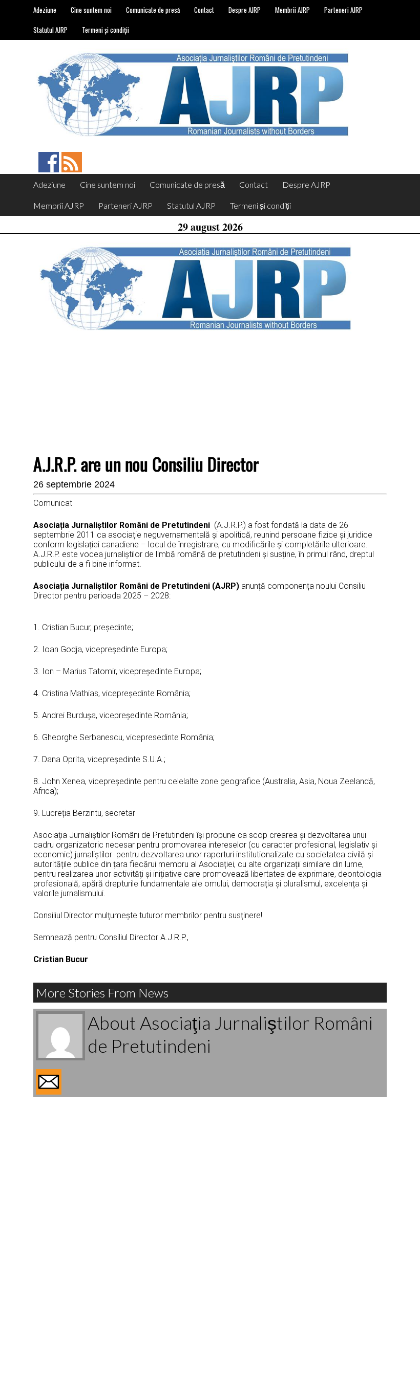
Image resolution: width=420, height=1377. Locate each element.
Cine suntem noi (91, 10)
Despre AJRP (244, 10)
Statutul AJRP (50, 30)
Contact (204, 10)
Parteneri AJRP (343, 10)
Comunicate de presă (153, 10)
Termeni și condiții (105, 30)
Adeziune (44, 10)
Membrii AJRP (292, 10)
